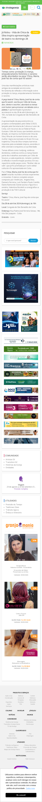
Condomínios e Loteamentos (30, 750)
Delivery (33, 698)
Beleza (20, 696)
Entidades (10, 467)
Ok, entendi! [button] (21, 795)
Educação (32, 700)
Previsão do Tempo (14, 504)
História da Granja (12, 722)
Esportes (9, 702)
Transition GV (11, 462)
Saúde (32, 704)
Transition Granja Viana (12, 724)
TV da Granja (12, 726)
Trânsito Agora (12, 510)
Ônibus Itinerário (30, 745)
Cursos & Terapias (21, 699)
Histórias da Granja (14, 465)
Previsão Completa (21, 489)
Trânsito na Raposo (12, 745)
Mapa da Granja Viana (12, 749)
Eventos (21, 702)
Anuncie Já (36, 1)
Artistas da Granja (30, 720)
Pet (21, 704)
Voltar (35, 32)
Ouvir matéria (10, 27)
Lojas (9, 704)
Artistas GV (10, 459)
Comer (32, 696)
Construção (9, 698)
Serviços (9, 706)
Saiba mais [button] (30, 788)
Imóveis (32, 702)
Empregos (30, 736)
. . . (32, 7)
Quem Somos (27, 1)
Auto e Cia (8, 696)
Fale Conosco (20, 3)
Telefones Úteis (12, 507)
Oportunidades (12, 738)
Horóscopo (30, 724)
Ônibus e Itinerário (14, 512)
